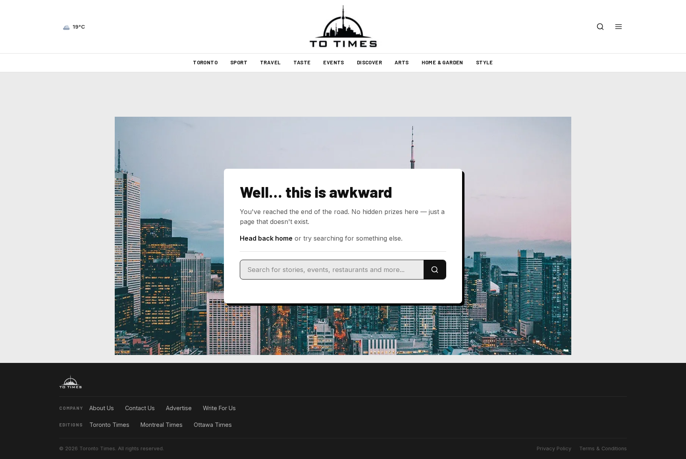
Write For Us (219, 408)
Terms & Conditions (603, 448)
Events (333, 62)
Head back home (266, 238)
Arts (402, 62)
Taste (301, 62)
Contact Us (140, 408)
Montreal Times (162, 424)
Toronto (205, 62)
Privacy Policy (554, 448)
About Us (101, 408)
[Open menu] (618, 26)
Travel (270, 62)
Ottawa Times (213, 424)
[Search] (435, 269)
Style (484, 62)
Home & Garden (442, 62)
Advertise (179, 408)
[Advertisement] (343, 94)
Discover (369, 62)
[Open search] (600, 26)
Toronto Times (109, 424)
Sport (238, 62)
